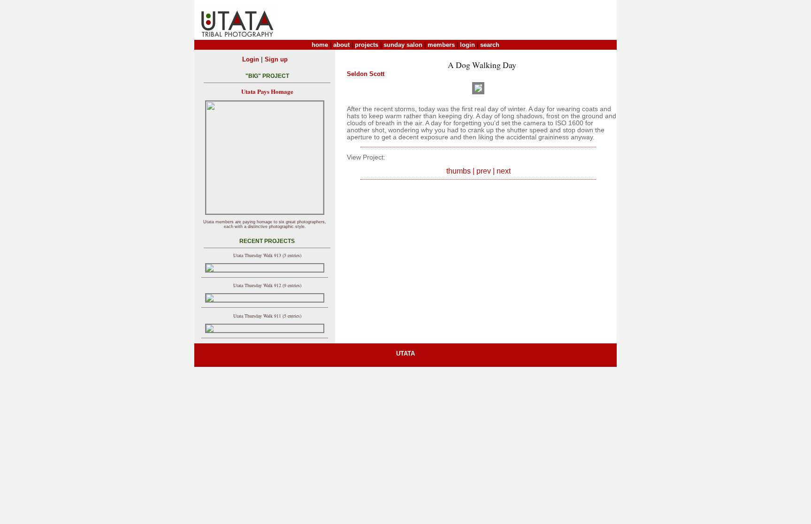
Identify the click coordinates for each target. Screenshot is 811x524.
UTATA (405, 353)
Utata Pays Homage (267, 91)
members (441, 44)
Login (250, 59)
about (341, 44)
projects (366, 44)
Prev (483, 171)
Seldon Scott (365, 73)
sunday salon (402, 44)
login (467, 44)
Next (504, 171)
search (489, 44)
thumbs (458, 171)
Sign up (276, 59)
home (320, 44)
